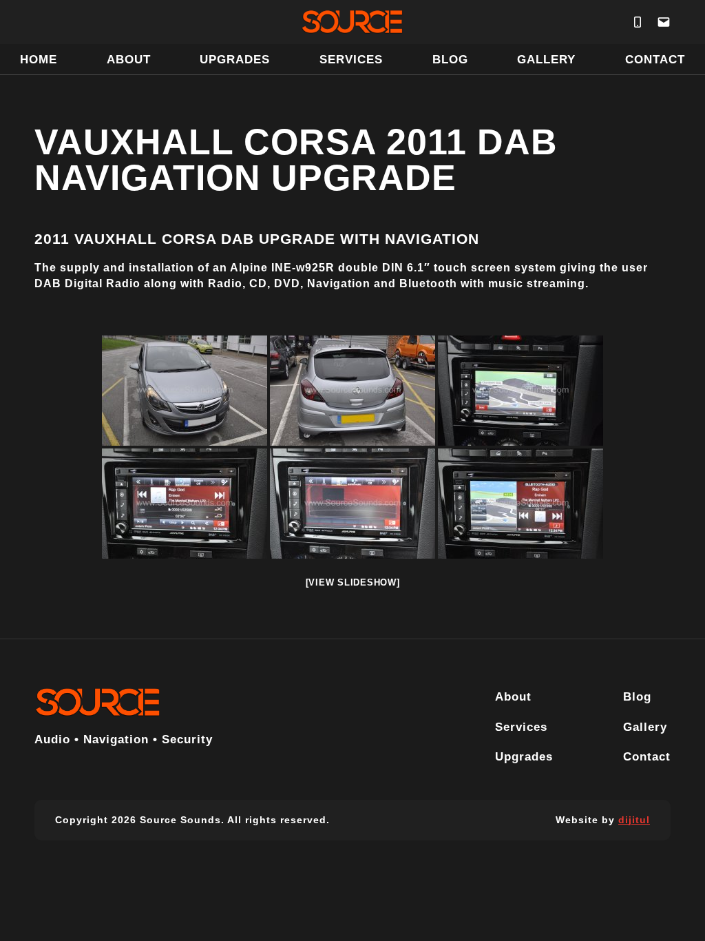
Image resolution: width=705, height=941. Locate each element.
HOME (38, 59)
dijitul (634, 819)
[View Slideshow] (353, 582)
